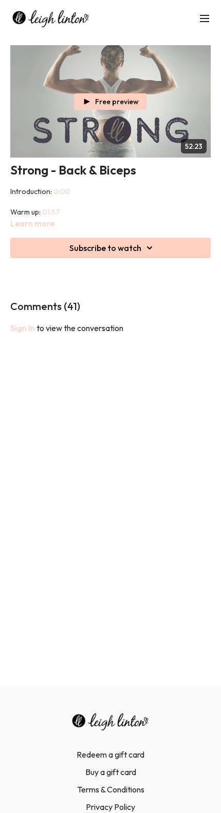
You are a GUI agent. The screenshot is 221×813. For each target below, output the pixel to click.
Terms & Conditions (110, 789)
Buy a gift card (110, 772)
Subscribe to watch (105, 248)
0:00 (61, 191)
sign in (22, 328)
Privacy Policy (110, 807)
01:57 (51, 212)
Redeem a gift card (110, 754)
